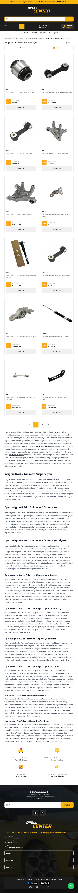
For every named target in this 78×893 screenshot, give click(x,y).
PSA (43, 90)
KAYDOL (67, 805)
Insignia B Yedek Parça (35, 38)
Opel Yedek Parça (19, 38)
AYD (7, 151)
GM (7, 395)
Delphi (44, 273)
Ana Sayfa (7, 38)
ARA (69, 19)
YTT (7, 90)
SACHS (44, 334)
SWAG (44, 212)
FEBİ (7, 334)
